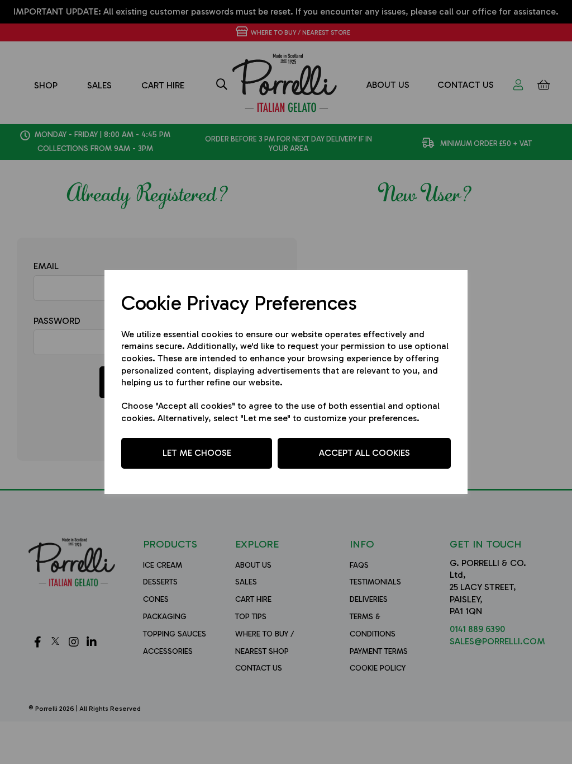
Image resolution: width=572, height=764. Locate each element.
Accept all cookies (364, 452)
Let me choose (197, 452)
